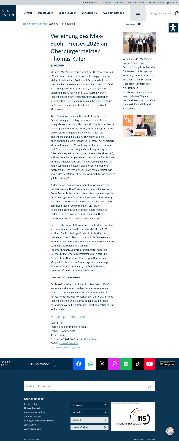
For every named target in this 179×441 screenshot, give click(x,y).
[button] (172, 2)
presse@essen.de (68, 343)
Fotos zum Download (34, 412)
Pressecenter (30, 404)
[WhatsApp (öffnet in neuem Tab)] (90, 364)
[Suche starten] (149, 386)
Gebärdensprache (136, 2)
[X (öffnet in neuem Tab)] (102, 364)
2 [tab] (113, 419)
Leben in (67, 12)
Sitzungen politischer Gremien (39, 420)
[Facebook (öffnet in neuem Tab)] (79, 364)
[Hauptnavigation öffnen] (138, 13)
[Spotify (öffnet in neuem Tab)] (126, 364)
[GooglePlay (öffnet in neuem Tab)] (167, 364)
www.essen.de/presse (68, 347)
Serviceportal (89, 12)
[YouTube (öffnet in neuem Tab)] (149, 364)
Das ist (45, 12)
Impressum (150, 439)
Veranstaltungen (32, 416)
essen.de (53, 23)
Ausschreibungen (32, 428)
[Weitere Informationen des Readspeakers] (139, 24)
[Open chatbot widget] (170, 438)
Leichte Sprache (156, 2)
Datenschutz (140, 439)
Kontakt (119, 2)
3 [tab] (113, 423)
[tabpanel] (133, 418)
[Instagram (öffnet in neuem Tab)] (114, 364)
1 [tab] (113, 414)
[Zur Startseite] (8, 13)
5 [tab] (113, 431)
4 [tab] (113, 427)
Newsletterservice (33, 408)
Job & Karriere (90, 2)
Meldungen (68, 23)
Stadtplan (105, 2)
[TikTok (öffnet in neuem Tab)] (138, 364)
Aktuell (28, 12)
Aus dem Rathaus (113, 12)
